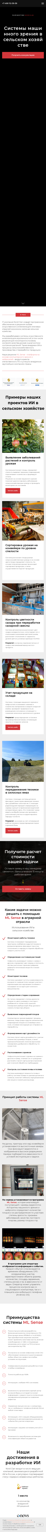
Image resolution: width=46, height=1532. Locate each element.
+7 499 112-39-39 (9, 3)
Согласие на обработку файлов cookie (19, 1520)
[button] (23, 55)
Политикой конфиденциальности (22, 1522)
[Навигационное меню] (43, 3)
